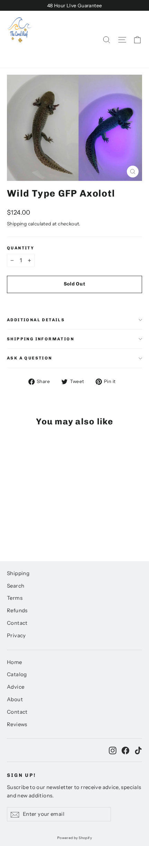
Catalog (17, 674)
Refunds (17, 610)
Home (14, 662)
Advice (15, 687)
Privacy (16, 635)
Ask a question (29, 358)
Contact (17, 623)
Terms (15, 598)
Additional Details (36, 319)
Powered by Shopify (74, 838)
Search (15, 586)
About (15, 699)
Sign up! (21, 775)
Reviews (17, 724)
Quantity (20, 248)
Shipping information (40, 339)
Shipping (17, 223)
